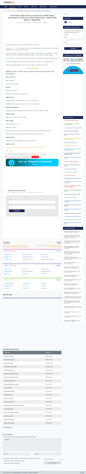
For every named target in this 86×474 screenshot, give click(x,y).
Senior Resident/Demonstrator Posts (72, 303)
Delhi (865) (43, 283)
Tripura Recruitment (8, 409)
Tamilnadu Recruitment (9, 380)
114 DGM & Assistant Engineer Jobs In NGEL (72, 165)
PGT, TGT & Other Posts (72, 232)
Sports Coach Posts (72, 263)
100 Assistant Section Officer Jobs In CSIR (72, 134)
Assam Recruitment (8, 416)
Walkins (26, 6)
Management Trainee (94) (47, 259)
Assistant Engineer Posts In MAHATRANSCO (22, 157)
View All (58, 250)
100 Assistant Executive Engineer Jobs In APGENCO (73, 209)
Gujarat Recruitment (9, 363)
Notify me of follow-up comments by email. (14, 461)
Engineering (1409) (45, 271)
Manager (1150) (8, 257)
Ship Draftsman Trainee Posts (73, 297)
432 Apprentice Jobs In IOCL (70, 145)
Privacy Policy (25, 472)
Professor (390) (7, 259)
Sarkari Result (43, 6)
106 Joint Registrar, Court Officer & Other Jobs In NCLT (71, 124)
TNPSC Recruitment (11, 11)
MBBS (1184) (7, 273)
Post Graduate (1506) (28, 271)
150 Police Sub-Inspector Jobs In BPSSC (72, 216)
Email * (10, 204)
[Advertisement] (32, 34)
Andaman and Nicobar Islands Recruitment (14, 405)
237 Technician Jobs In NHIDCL (70, 172)
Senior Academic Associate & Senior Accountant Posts (73, 258)
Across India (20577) (9, 283)
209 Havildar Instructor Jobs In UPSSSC (72, 178)
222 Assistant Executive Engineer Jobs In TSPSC (73, 190)
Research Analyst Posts (71, 276)
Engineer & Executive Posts (72, 267)
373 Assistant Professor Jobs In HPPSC (72, 213)
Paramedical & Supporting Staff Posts (72, 242)
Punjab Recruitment (8, 356)
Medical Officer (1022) (28, 257)
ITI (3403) (25, 269)
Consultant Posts (72, 272)
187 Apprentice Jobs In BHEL (70, 169)
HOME (5, 6)
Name (10, 199)
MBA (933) (25, 273)
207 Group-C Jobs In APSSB (70, 197)
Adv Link (19, 124)
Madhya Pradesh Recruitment (11, 373)
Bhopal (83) (7, 288)
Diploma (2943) (44, 269)
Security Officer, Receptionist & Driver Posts (73, 307)
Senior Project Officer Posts (72, 321)
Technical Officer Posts (72, 253)
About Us (36, 472)
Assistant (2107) (45, 254)
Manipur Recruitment (9, 423)
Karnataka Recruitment (9, 370)
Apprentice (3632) (27, 254)
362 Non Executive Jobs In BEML (71, 131)
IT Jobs (19, 6)
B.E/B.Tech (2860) (8, 271)
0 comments (45, 22)
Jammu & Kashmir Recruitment (11, 377)
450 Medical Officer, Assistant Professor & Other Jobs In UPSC (72, 139)
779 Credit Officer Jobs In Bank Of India (72, 219)
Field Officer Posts (71, 284)
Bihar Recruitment (8, 394)
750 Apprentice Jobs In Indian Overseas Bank (72, 223)
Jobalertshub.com (17, 472)
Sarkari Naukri (53, 6)
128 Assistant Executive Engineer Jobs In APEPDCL (73, 205)
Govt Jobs (12, 6)
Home (4, 11)
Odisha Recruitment (8, 398)
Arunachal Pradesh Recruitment (11, 412)
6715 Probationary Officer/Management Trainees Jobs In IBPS (72, 149)
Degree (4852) (7, 269)
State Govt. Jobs (27, 22)
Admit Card (34, 6)
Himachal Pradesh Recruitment (11, 384)
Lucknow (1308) (26, 283)
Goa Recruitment (8, 387)
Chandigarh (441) (8, 286)
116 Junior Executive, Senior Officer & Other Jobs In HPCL (72, 154)
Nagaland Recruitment (9, 419)
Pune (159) (25, 286)
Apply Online (9, 150)
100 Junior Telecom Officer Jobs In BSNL (72, 127)
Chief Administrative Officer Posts (72, 237)
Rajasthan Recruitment (9, 391)
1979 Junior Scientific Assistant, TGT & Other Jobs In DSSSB (72, 186)
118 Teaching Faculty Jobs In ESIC (71, 120)
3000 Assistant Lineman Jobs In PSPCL (72, 194)
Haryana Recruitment (9, 401)
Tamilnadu (34, 22)
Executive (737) (44, 257)
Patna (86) (43, 286)
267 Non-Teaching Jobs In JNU (70, 142)
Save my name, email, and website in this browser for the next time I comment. (21, 458)
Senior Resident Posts (73, 293)
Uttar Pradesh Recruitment (10, 366)
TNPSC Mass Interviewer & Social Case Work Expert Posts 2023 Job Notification (25, 147)
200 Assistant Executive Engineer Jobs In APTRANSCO (73, 201)
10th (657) (43, 273)
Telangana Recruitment (9, 359)
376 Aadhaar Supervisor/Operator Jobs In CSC (72, 158)
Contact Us (31, 472)
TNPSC (39, 22)
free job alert (15, 48)
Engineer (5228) (8, 254)
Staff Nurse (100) (27, 259)
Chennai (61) (26, 288)
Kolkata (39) (44, 288)
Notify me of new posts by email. (12, 463)
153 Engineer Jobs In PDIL (69, 175)
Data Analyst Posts (72, 289)
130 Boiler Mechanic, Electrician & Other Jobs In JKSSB (73, 182)
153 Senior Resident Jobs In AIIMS (71, 161)
